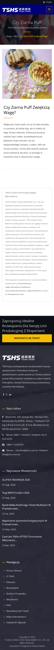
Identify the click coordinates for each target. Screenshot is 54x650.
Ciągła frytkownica (34, 291)
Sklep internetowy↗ (16, 617)
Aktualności (12, 599)
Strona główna (14, 570)
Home (9, 36)
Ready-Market (38, 646)
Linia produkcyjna (24, 283)
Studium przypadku (16, 594)
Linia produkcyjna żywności (15, 291)
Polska (49, 2)
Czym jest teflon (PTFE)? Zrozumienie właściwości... (22, 538)
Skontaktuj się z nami (16, 294)
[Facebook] (3, 394)
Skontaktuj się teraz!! (27, 338)
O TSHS (10, 576)
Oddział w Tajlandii (16, 622)
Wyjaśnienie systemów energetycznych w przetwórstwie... (24, 522)
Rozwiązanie (12, 588)
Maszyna (10, 582)
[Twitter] (7, 394)
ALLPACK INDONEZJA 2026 (16, 479)
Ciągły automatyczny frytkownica (17, 287)
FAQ (16, 36)
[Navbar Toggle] (49, 9)
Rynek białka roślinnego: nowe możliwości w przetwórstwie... (26, 506)
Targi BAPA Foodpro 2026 (15, 492)
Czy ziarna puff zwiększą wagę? (34, 36)
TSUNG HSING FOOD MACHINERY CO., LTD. (25, 640)
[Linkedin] (10, 394)
